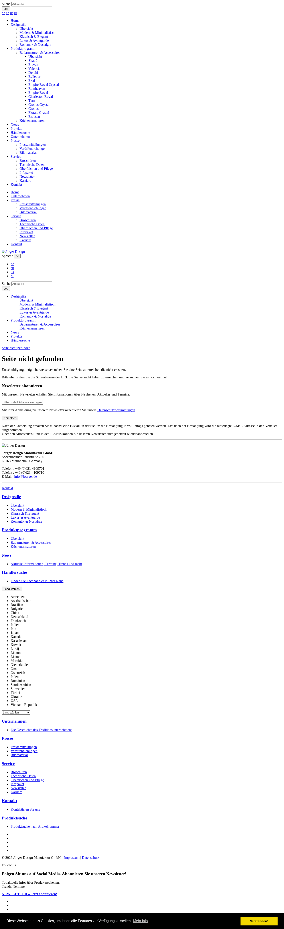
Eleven (33, 64)
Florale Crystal (38, 112)
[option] (18, 597)
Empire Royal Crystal (43, 84)
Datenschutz (90, 857)
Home (15, 20)
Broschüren (28, 160)
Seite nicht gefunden (16, 348)
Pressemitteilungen (33, 144)
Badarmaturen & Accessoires (40, 52)
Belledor (34, 76)
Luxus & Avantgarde (34, 40)
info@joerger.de (25, 476)
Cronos (33, 108)
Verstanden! (259, 921)
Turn (31, 100)
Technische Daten (32, 164)
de (3, 13)
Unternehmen (20, 136)
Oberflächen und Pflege (36, 168)
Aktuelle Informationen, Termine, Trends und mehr (46, 564)
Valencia (34, 68)
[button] (12, 589)
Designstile (18, 24)
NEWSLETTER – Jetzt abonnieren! (29, 894)
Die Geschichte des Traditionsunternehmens (41, 730)
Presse (15, 140)
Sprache (7, 256)
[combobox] (142, 651)
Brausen (34, 116)
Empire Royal (38, 92)
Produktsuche (14, 818)
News (15, 124)
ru (15, 13)
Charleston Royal (40, 96)
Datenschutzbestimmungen (116, 410)
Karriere (25, 180)
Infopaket (26, 172)
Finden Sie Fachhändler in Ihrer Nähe (37, 581)
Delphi (33, 72)
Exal (31, 80)
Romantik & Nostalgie (35, 44)
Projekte (16, 128)
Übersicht (26, 28)
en (7, 13)
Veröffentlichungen (33, 148)
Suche (6, 4)
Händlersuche (20, 132)
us (11, 13)
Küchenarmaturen (32, 120)
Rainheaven (36, 88)
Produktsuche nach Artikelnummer (35, 826)
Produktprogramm (23, 48)
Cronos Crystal (38, 104)
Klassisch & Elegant (34, 36)
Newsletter (27, 176)
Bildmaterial (28, 152)
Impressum (71, 857)
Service (16, 156)
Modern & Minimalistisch (37, 32)
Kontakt (16, 184)
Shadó (32, 60)
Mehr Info (140, 921)
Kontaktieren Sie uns (25, 809)
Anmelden (10, 418)
